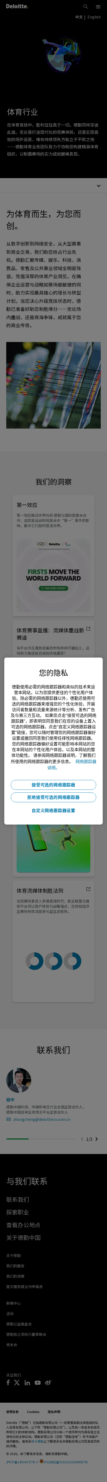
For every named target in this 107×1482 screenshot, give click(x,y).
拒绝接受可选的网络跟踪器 (53, 797)
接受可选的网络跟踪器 (53, 785)
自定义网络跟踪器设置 (53, 810)
